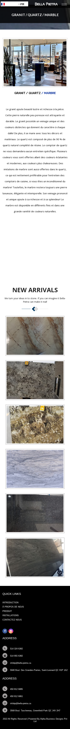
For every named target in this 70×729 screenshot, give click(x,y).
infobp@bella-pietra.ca (20, 663)
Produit (7, 611)
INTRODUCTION (10, 602)
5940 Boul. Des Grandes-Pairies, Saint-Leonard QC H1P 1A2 (39, 670)
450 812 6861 (16, 696)
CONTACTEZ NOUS (12, 620)
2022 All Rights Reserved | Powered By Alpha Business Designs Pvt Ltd (35, 720)
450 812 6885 (16, 689)
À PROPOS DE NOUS (13, 607)
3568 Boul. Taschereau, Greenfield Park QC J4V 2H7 (35, 710)
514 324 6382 (16, 648)
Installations (10, 615)
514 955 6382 (16, 656)
